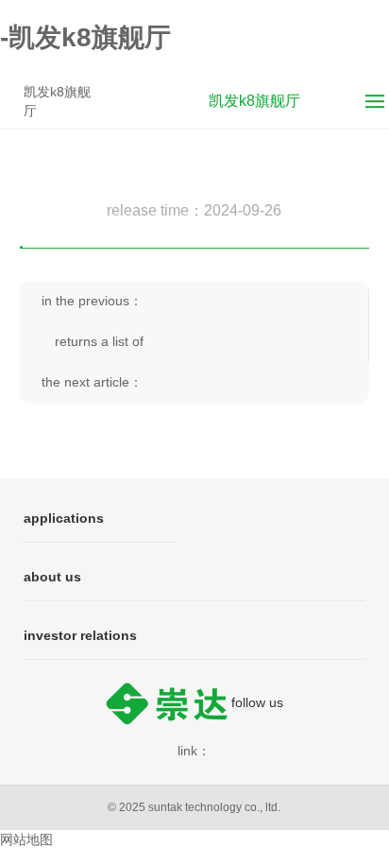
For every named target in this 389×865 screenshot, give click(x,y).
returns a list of (99, 341)
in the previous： (92, 300)
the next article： (92, 381)
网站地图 (26, 839)
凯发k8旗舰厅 (57, 101)
